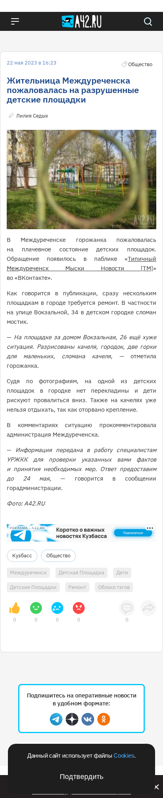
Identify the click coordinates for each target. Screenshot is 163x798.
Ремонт (77, 587)
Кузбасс (22, 555)
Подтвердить (81, 777)
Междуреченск (28, 572)
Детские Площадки (33, 587)
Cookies (124, 755)
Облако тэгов (114, 587)
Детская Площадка (81, 572)
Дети (122, 572)
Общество (58, 555)
